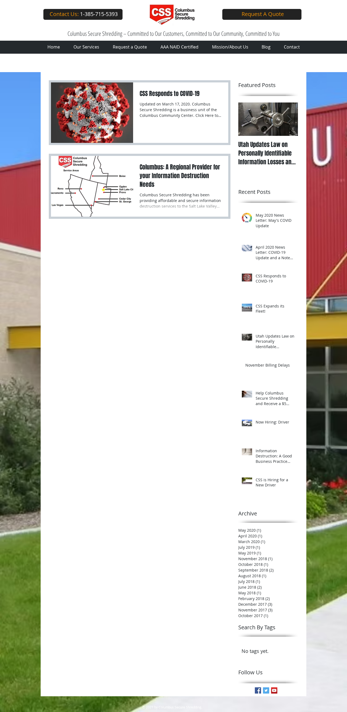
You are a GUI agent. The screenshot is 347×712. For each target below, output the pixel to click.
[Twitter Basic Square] (266, 690)
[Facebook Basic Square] (258, 690)
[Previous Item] (247, 119)
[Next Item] (289, 119)
